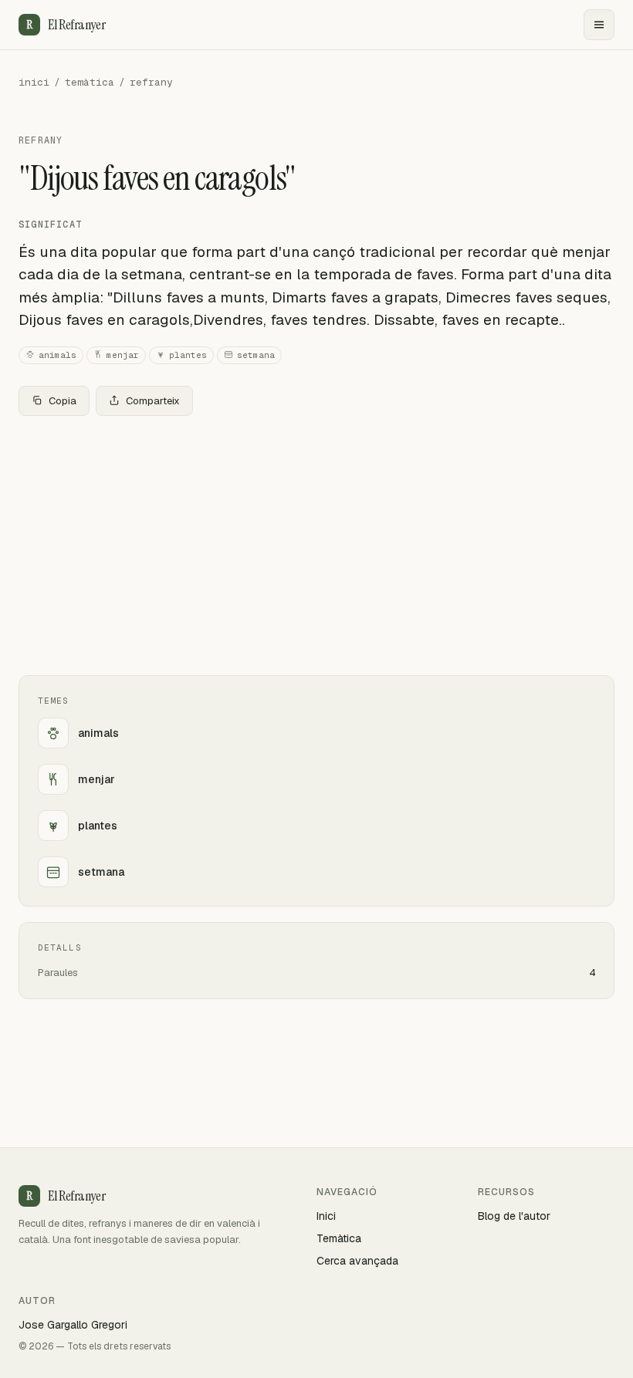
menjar (123, 355)
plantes (188, 355)
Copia (62, 400)
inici (34, 82)
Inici (326, 1216)
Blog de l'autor (514, 1216)
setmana (256, 355)
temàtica (89, 82)
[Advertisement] (316, 542)
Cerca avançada (357, 1261)
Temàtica (338, 1238)
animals (57, 355)
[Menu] (599, 24)
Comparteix (153, 400)
